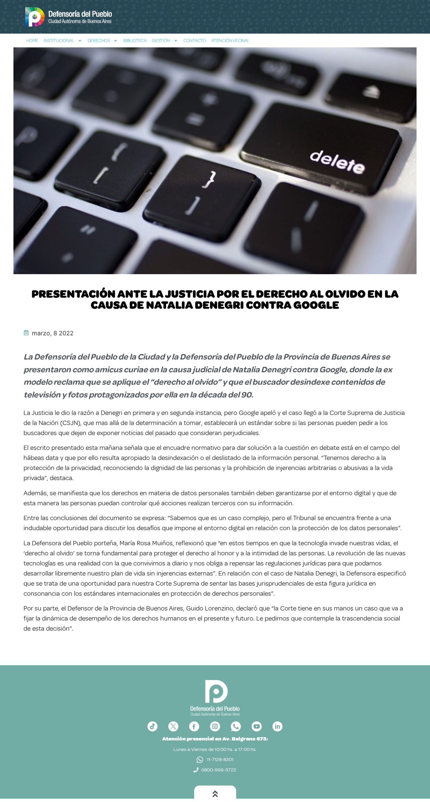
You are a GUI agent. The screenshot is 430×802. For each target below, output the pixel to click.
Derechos (99, 40)
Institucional (59, 40)
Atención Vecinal (230, 40)
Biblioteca (134, 40)
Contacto (194, 40)
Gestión (161, 40)
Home (32, 40)
